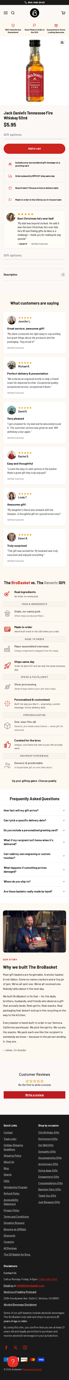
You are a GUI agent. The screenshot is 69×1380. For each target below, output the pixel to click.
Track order (10, 1138)
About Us (9, 1161)
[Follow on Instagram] (24, 1347)
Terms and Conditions (16, 1216)
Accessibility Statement (11, 1201)
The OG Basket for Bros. (17, 1254)
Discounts (9, 1235)
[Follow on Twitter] (15, 1347)
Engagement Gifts (48, 1176)
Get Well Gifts (46, 1145)
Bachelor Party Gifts (49, 1189)
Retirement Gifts (48, 1138)
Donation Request (14, 1222)
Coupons (9, 1241)
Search (8, 1174)
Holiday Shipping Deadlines (13, 1147)
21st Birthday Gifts (48, 1132)
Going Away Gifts (48, 1170)
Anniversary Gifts (48, 1164)
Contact (8, 1132)
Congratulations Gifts (50, 1183)
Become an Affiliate (15, 1229)
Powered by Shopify (32, 1369)
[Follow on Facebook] (6, 1347)
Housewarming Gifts (50, 1157)
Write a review (34, 1095)
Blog (6, 1168)
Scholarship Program (15, 1187)
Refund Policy (12, 1193)
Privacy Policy (11, 1210)
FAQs (6, 1181)
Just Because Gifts (49, 1202)
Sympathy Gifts (47, 1151)
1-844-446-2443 (48, 1279)
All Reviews (10, 1248)
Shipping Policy (12, 1155)
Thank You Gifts (47, 1195)
